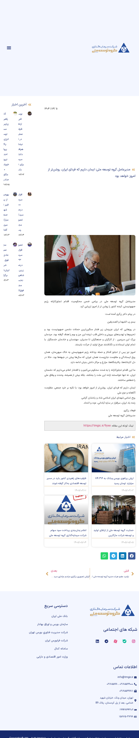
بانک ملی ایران (59, 616)
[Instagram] (133, 641)
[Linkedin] (97, 641)
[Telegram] (106, 641)
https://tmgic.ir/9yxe (97, 426)
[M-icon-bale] (124, 641)
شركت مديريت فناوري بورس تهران (48, 632)
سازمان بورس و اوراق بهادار (52, 624)
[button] (9, 47)
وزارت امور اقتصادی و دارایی (52, 657)
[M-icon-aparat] (115, 641)
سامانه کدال (61, 649)
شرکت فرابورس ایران (56, 641)
